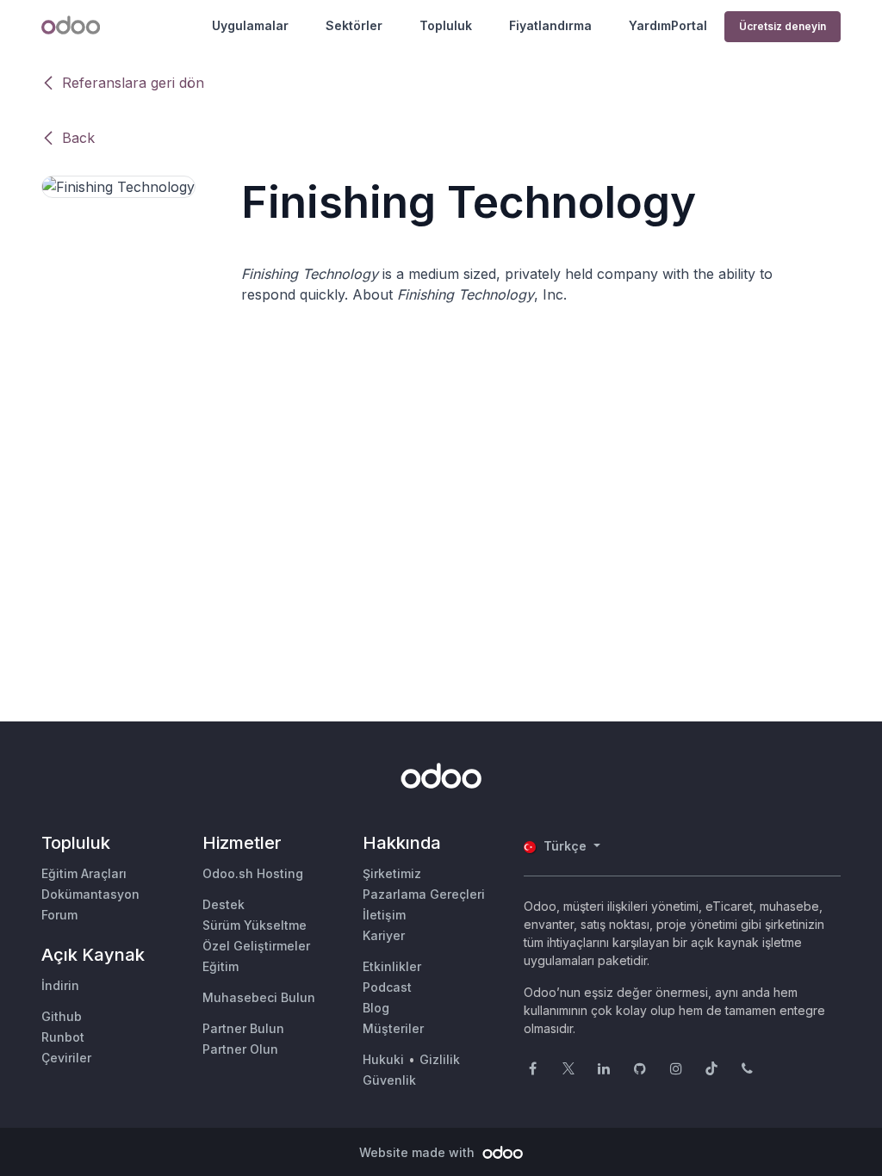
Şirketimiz (392, 873)
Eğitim (220, 966)
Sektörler (354, 25)
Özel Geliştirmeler (256, 945)
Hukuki (383, 1059)
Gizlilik (439, 1059)
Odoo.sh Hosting (252, 873)
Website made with (418, 1152)
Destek (223, 904)
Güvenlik (389, 1080)
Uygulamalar (250, 25)
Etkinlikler (392, 966)
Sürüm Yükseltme (254, 925)
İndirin (60, 985)
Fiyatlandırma (550, 25)
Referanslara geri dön (133, 82)
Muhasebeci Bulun (258, 997)
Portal (689, 25)
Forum (59, 914)
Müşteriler (393, 1028)
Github (61, 1016)
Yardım (650, 25)
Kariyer (384, 935)
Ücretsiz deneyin (782, 26)
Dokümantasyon (90, 894)
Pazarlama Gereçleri (424, 894)
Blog (376, 1007)
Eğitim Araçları (84, 873)
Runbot (62, 1037)
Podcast (387, 987)
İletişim (384, 914)
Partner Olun (240, 1049)
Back (78, 137)
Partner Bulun (243, 1028)
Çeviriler (66, 1057)
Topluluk (445, 25)
